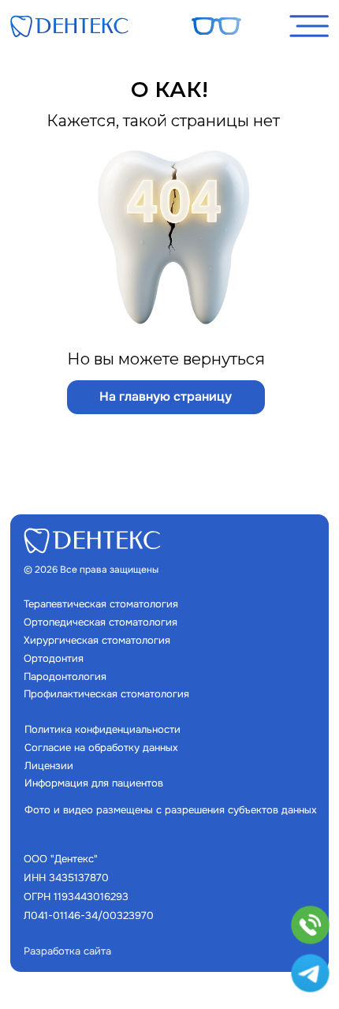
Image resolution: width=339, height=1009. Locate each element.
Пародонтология (65, 676)
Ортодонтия (54, 658)
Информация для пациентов (93, 783)
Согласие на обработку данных (101, 747)
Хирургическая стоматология (97, 640)
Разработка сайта (67, 951)
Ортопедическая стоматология (100, 622)
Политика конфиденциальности (102, 729)
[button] (309, 26)
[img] (69, 26)
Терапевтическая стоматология (101, 604)
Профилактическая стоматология (106, 694)
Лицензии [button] (48, 765)
